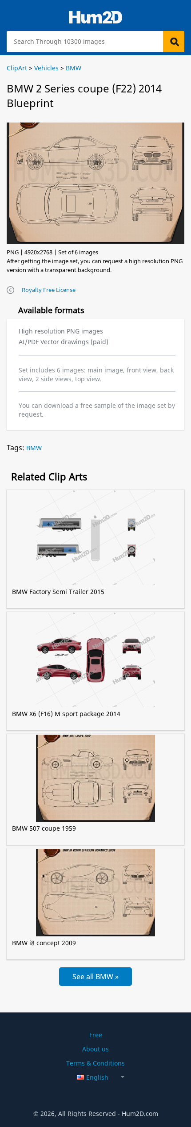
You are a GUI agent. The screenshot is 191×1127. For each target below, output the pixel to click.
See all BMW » (95, 976)
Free (95, 1035)
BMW (34, 448)
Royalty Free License (49, 290)
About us (95, 1049)
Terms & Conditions (95, 1063)
